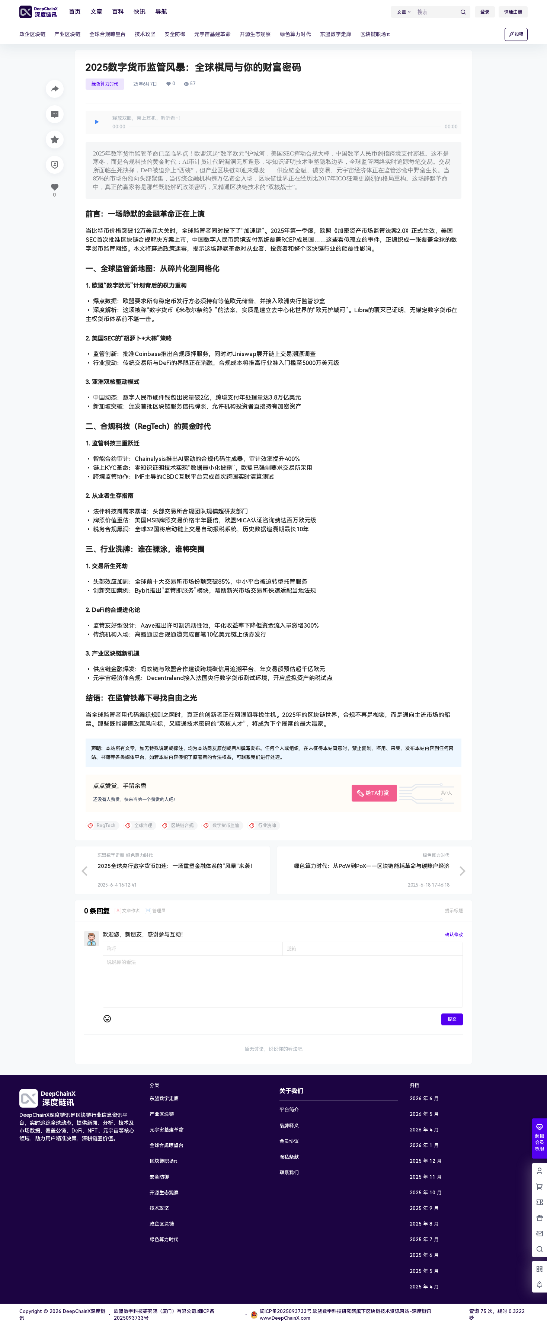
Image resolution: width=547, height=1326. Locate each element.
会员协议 (289, 1141)
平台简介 (289, 1109)
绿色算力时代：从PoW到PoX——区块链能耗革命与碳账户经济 (372, 866)
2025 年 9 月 (424, 1208)
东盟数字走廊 (164, 1098)
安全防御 (159, 1177)
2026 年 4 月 (424, 1130)
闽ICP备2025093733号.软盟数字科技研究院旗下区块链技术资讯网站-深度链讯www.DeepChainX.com (345, 1315)
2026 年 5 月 (424, 1114)
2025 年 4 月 (424, 1287)
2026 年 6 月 (424, 1098)
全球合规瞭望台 (166, 1145)
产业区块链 (162, 1114)
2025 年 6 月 (424, 1255)
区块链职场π (163, 1161)
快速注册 (513, 12)
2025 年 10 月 (426, 1192)
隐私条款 (289, 1157)
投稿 (519, 34)
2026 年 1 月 (424, 1145)
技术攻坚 (159, 1208)
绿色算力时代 (105, 84)
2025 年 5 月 (424, 1271)
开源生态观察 (164, 1192)
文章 (96, 11)
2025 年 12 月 (426, 1161)
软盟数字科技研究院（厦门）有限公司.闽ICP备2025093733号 (164, 1315)
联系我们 (289, 1172)
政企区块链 (162, 1224)
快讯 (139, 11)
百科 (118, 11)
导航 (161, 11)
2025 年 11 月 (426, 1177)
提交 (452, 1019)
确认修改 (454, 934)
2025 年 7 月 (424, 1239)
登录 (484, 12)
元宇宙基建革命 (166, 1130)
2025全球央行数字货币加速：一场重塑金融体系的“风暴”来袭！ (176, 866)
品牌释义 (289, 1125)
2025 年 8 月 (424, 1224)
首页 (75, 11)
